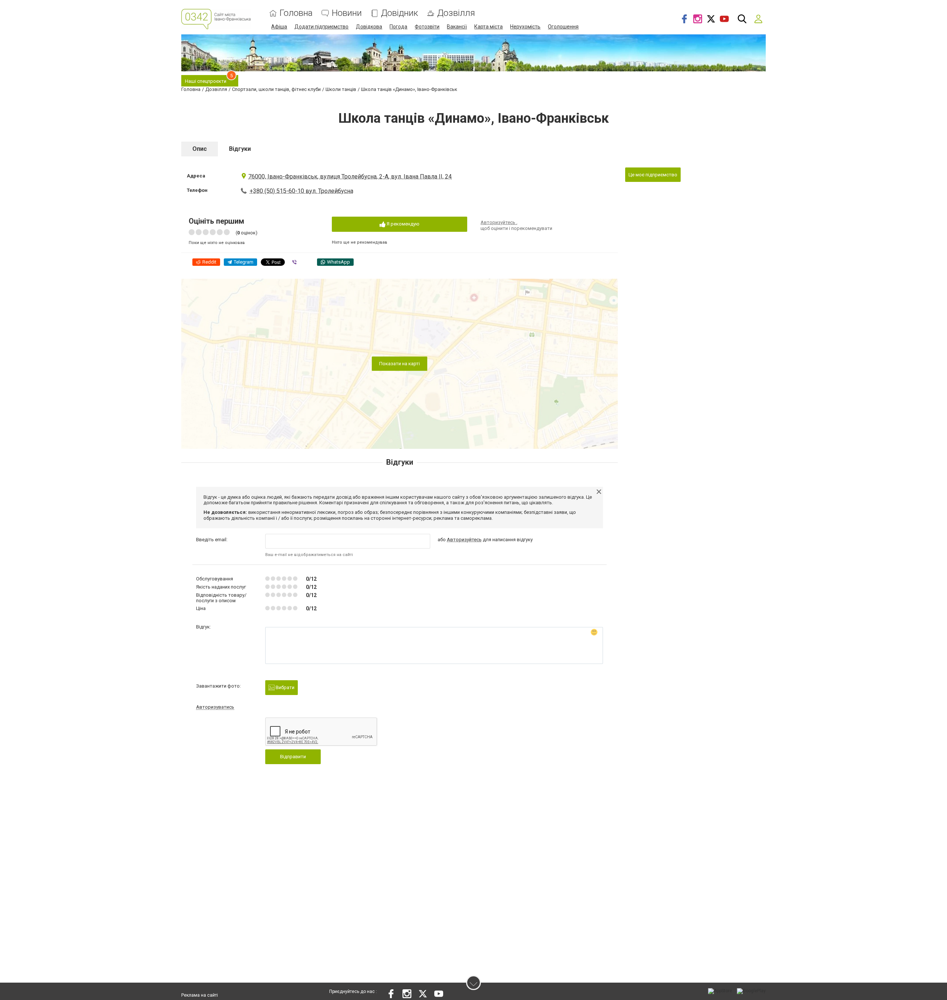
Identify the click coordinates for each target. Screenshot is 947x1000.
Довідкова (369, 27)
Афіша (279, 27)
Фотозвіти (427, 27)
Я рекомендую (402, 224)
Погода (398, 27)
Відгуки (240, 148)
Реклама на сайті (199, 995)
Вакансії (457, 27)
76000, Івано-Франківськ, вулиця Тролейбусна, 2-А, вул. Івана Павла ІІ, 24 (350, 176)
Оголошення (563, 27)
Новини (347, 13)
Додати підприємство (321, 27)
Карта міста (488, 27)
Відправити (293, 756)
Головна (296, 13)
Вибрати (284, 687)
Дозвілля (456, 13)
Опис (199, 148)
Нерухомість (525, 27)
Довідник (399, 13)
